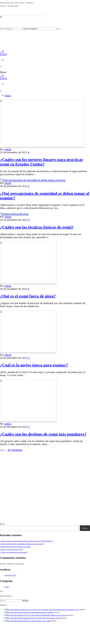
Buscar (2, 524)
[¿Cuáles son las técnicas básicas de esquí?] (14, 213)
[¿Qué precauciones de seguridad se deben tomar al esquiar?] (33, 180)
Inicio (8, 95)
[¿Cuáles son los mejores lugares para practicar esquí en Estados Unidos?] (42, 146)
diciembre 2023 (10, 575)
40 (9, 449)
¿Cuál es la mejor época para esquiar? (34, 365)
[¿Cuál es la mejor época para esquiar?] (28, 351)
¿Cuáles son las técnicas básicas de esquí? (37, 227)
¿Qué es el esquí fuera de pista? (28, 296)
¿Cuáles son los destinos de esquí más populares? (43, 434)
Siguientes (16, 449)
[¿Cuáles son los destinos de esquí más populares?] (28, 420)
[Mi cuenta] (1, 65)
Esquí (7, 587)
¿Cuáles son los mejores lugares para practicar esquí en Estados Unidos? (41, 161)
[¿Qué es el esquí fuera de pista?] (28, 282)
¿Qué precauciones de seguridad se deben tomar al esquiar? (22, 544)
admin (8, 149)
